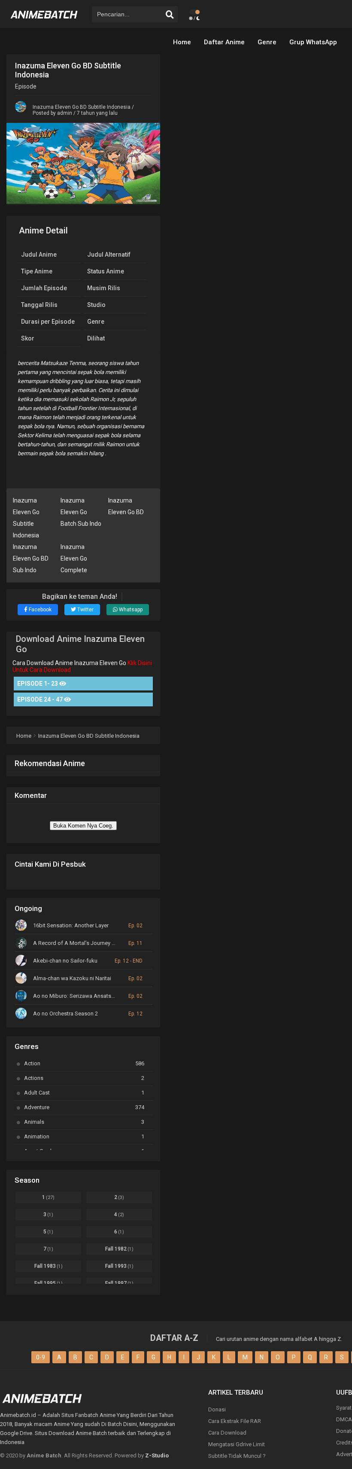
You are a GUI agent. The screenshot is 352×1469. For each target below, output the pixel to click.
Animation (84, 1136)
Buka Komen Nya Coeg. (83, 825)
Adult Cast (84, 1092)
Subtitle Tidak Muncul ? (237, 1456)
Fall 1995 (48, 1283)
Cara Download (227, 1432)
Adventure (84, 1107)
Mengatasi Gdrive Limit (236, 1444)
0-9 (40, 1357)
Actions (84, 1078)
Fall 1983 (48, 1266)
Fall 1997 (119, 1283)
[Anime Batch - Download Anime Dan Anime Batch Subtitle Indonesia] (44, 21)
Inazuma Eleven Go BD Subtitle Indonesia (81, 107)
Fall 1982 (119, 1249)
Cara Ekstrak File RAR (234, 1421)
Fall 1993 (119, 1266)
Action (84, 1063)
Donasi (217, 1409)
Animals (84, 1122)
